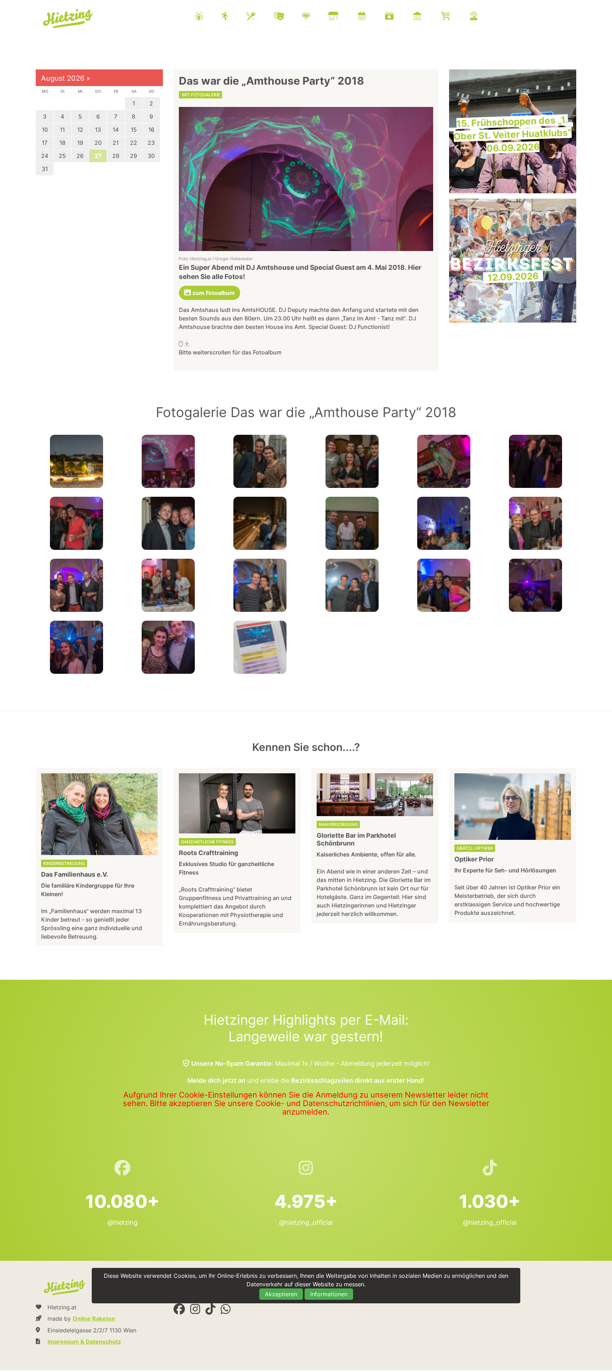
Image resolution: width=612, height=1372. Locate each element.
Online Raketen (94, 1318)
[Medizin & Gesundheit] (315, 17)
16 (151, 129)
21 (116, 142)
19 (80, 142)
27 (98, 155)
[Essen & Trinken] (259, 17)
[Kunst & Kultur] (287, 17)
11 (62, 129)
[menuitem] (345, 17)
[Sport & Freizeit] (233, 17)
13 (98, 129)
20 (98, 142)
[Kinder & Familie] (208, 17)
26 (80, 155)
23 (151, 142)
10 (45, 129)
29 (133, 155)
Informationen (328, 1294)
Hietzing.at (68, 18)
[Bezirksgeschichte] (426, 17)
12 (80, 129)
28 (115, 155)
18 (63, 142)
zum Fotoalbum (213, 292)
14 (116, 129)
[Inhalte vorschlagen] (482, 17)
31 (45, 168)
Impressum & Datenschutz (84, 1341)
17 (44, 142)
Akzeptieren (281, 1294)
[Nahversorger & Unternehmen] (342, 17)
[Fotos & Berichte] (398, 17)
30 (151, 155)
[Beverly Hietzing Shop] (454, 17)
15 (134, 129)
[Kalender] (370, 17)
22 (133, 142)
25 (62, 155)
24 (44, 155)
